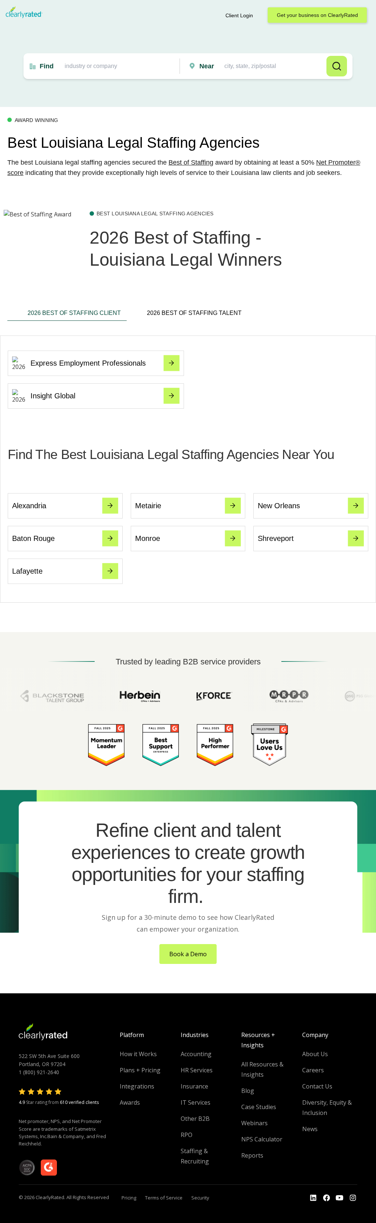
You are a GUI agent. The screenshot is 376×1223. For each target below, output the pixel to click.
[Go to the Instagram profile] (352, 1198)
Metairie (148, 506)
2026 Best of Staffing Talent (194, 313)
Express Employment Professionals (88, 363)
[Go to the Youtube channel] (339, 1198)
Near (206, 66)
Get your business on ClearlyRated (317, 15)
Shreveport (276, 538)
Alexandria (29, 506)
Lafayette (27, 571)
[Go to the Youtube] (326, 1198)
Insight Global (52, 396)
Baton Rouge (33, 538)
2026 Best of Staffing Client (74, 313)
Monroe (147, 538)
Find (47, 66)
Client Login (239, 15)
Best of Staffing (191, 162)
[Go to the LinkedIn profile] (313, 1198)
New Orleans (279, 506)
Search (336, 66)
